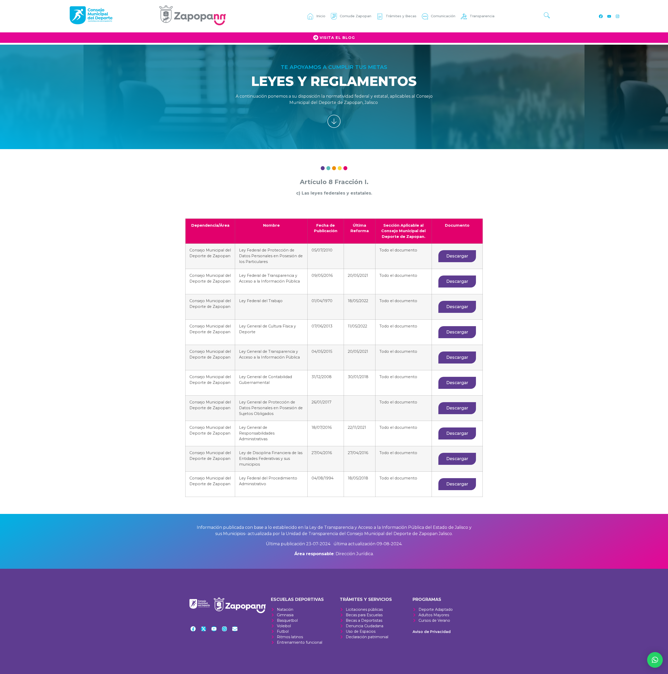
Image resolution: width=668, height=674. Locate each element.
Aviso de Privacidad (432, 631)
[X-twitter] (203, 628)
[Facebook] (601, 16)
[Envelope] (234, 628)
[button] (655, 660)
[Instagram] (617, 16)
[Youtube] (609, 16)
